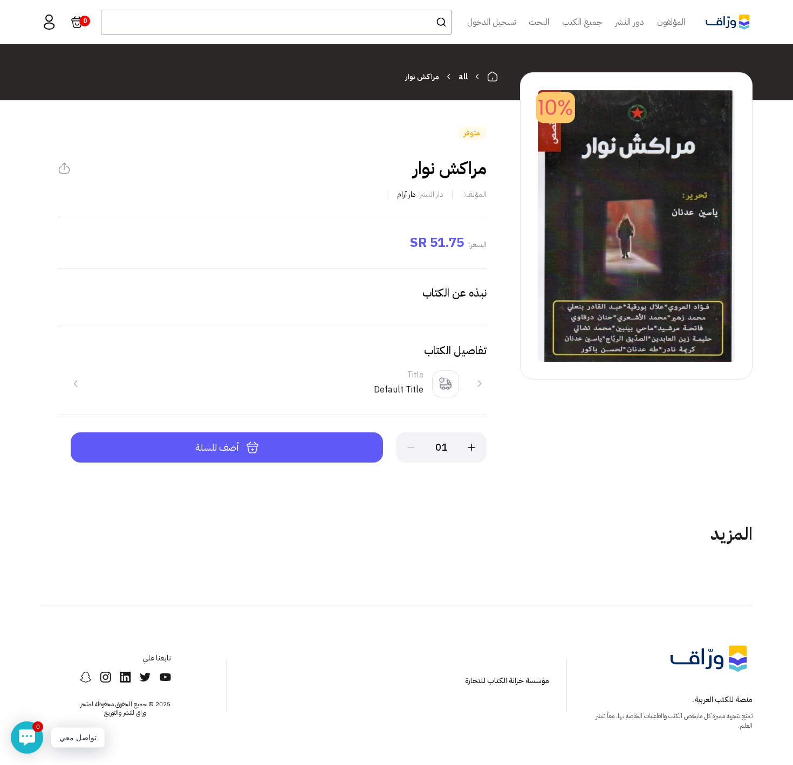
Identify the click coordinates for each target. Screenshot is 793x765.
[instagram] (105, 677)
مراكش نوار (422, 76)
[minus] (411, 447)
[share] (64, 168)
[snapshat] (85, 677)
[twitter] (145, 677)
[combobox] (276, 22)
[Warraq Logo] (727, 22)
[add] (471, 447)
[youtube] (165, 677)
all (463, 76)
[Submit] (438, 22)
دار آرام (406, 194)
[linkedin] (125, 677)
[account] (49, 22)
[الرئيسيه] (492, 76)
